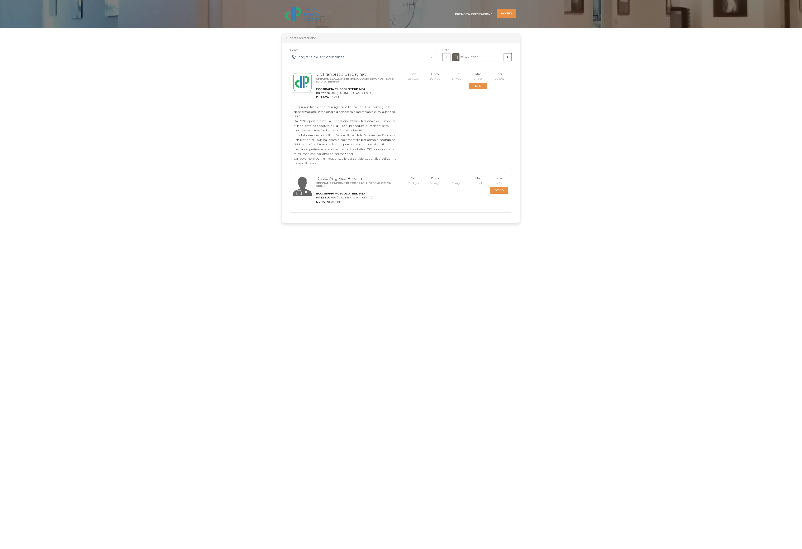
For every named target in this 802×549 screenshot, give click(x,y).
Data (445, 50)
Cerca (294, 50)
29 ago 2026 (469, 57)
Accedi (506, 13)
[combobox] (363, 57)
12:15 (478, 86)
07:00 (499, 190)
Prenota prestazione (473, 14)
